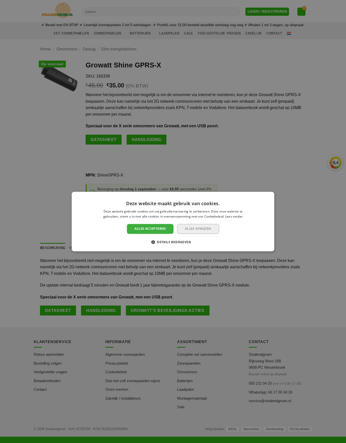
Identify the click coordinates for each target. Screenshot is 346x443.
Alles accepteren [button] (150, 229)
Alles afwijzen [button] (198, 229)
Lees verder (234, 216)
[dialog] (173, 221)
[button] (173, 242)
